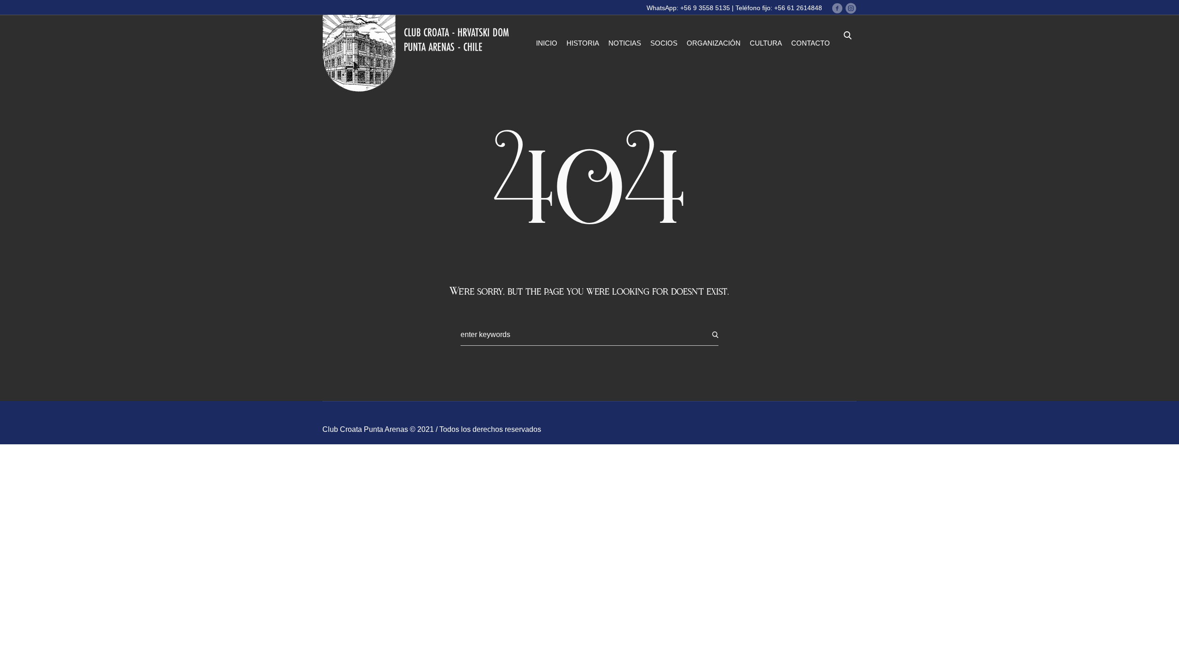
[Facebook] (837, 8)
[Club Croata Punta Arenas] (418, 53)
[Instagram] (851, 8)
